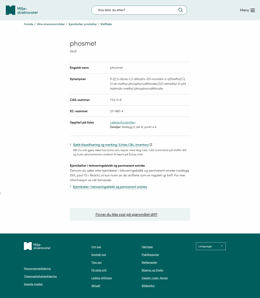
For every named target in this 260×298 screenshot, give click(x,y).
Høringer (147, 247)
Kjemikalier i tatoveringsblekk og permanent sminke (107, 165)
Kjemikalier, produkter (83, 24)
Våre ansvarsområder (51, 24)
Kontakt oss (98, 254)
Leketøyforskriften (122, 122)
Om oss (96, 247)
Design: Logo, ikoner (155, 278)
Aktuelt (95, 285)
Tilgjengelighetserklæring (40, 276)
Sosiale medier (33, 284)
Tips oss (96, 262)
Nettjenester (149, 262)
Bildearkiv (148, 285)
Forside (28, 24)
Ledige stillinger (101, 278)
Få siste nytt (98, 270)
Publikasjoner (150, 254)
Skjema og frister (152, 270)
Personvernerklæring (37, 268)
